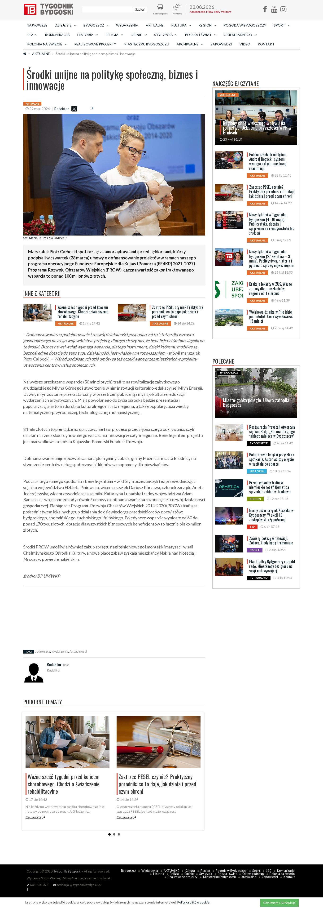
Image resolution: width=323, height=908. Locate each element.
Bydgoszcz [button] (93, 25)
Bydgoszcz (128, 870)
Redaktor (61, 109)
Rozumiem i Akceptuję (279, 903)
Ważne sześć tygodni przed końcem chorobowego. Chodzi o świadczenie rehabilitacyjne (82, 311)
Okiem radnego (253, 874)
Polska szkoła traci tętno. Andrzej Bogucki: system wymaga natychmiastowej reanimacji (267, 161)
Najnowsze (37, 25)
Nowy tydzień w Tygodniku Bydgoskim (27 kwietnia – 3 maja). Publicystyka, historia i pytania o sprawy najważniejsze (271, 258)
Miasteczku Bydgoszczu (146, 44)
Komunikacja (57, 35)
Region (205, 870)
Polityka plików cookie (193, 902)
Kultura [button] (179, 25)
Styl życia (205, 874)
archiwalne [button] (187, 44)
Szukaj (139, 9)
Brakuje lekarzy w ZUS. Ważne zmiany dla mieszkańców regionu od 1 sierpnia (270, 288)
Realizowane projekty (95, 44)
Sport (256, 870)
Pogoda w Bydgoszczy (245, 25)
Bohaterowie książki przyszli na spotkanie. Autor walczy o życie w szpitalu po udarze (271, 459)
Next (197, 747)
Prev (29, 747)
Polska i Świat (227, 874)
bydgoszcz (42, 651)
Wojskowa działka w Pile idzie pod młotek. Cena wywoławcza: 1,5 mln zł (270, 316)
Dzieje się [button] (63, 25)
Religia (174, 874)
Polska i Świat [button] (198, 35)
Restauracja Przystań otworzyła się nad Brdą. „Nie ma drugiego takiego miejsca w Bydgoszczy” (272, 431)
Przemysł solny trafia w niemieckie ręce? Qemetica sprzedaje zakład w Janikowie (270, 487)
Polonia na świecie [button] (44, 44)
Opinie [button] (136, 35)
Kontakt (266, 44)
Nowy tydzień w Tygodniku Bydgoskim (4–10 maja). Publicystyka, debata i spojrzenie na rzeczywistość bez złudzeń (272, 224)
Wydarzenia (127, 25)
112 (268, 870)
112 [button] (30, 35)
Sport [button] (279, 25)
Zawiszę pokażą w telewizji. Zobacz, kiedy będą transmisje (271, 540)
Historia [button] (85, 35)
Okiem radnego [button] (238, 35)
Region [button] (205, 25)
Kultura (190, 870)
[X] (74, 108)
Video (245, 44)
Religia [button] (111, 35)
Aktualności (78, 651)
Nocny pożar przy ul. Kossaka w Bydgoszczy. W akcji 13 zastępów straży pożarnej (271, 514)
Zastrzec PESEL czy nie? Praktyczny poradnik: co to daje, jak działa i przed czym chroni (177, 311)
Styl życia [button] (163, 35)
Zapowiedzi (221, 44)
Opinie (189, 874)
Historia (158, 874)
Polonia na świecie (282, 874)
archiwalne (248, 877)
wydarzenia (60, 651)
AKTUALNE (155, 25)
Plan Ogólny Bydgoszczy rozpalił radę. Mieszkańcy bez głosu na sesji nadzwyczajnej (272, 566)
